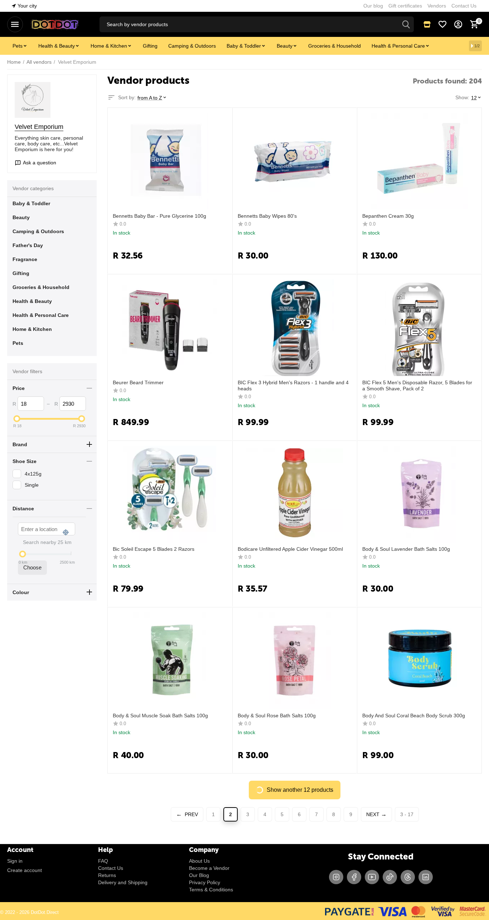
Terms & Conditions (211, 889)
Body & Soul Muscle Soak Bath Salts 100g (160, 715)
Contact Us (110, 868)
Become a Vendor (209, 868)
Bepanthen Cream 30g (388, 216)
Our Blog (199, 875)
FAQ (103, 861)
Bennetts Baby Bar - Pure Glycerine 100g (159, 216)
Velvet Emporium (39, 126)
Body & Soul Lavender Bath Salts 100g (406, 549)
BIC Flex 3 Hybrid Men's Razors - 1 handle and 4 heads (293, 385)
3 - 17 (406, 814)
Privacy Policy (204, 882)
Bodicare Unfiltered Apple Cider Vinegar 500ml (290, 549)
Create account (24, 870)
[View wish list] (442, 24)
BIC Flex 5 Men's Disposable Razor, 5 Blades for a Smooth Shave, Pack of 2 (417, 385)
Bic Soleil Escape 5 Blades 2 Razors (153, 549)
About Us (199, 861)
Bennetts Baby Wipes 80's (267, 216)
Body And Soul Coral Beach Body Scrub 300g (413, 715)
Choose (32, 567)
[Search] (406, 24)
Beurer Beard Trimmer (138, 382)
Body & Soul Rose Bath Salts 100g (277, 715)
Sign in (15, 861)
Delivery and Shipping (122, 882)
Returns (107, 875)
